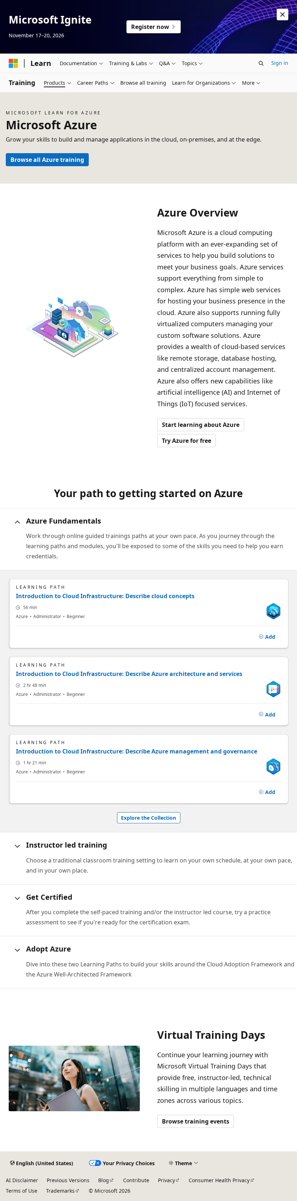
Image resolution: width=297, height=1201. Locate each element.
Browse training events (195, 1121)
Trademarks (60, 1190)
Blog (103, 1180)
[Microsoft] (13, 63)
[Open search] (261, 63)
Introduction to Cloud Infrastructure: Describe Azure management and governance (136, 751)
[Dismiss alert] (282, 14)
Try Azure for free (186, 441)
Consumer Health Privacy (219, 1180)
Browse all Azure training (47, 160)
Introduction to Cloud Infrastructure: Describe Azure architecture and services (129, 673)
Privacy (166, 1180)
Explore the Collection (148, 817)
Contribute (136, 1180)
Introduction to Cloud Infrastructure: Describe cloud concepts (105, 596)
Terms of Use (21, 1190)
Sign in (279, 62)
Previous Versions (68, 1180)
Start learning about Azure (200, 425)
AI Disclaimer (22, 1180)
